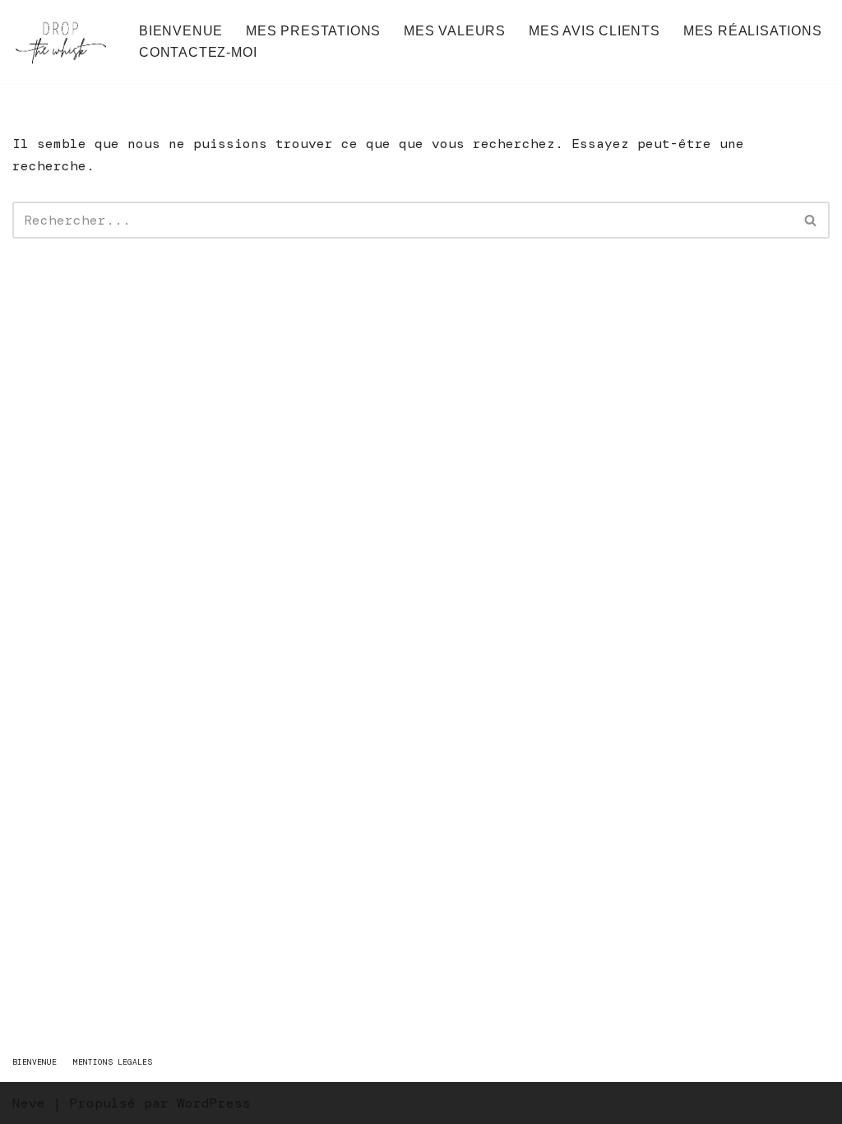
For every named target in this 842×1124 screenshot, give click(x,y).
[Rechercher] (811, 220)
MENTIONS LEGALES (112, 1062)
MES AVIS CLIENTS (594, 31)
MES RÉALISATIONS (752, 31)
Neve (28, 1103)
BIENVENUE (181, 31)
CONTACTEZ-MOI (198, 52)
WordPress (214, 1103)
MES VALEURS (455, 31)
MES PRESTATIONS (313, 31)
